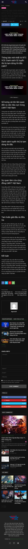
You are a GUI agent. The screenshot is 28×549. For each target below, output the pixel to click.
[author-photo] (14, 309)
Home (2, 5)
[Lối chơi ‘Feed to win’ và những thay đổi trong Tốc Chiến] (5, 459)
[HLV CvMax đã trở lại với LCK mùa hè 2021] (5, 452)
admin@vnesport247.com (17, 539)
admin (2, 441)
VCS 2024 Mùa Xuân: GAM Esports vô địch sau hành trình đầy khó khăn (17, 340)
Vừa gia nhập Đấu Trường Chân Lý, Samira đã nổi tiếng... (20, 502)
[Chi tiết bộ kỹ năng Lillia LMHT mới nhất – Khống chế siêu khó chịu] (21, 480)
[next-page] (5, 346)
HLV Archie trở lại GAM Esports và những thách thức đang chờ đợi (21, 293)
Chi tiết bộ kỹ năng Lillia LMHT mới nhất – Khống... (20, 486)
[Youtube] (18, 543)
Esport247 (5, 21)
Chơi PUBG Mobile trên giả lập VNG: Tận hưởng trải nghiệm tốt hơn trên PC (7, 294)
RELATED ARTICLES (7, 319)
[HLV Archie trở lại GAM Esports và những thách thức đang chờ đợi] (5, 333)
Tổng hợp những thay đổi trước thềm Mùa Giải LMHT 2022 (7, 486)
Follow (23, 400)
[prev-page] (2, 346)
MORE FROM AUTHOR (19, 319)
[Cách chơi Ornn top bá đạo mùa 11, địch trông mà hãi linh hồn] (14, 424)
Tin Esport (7, 5)
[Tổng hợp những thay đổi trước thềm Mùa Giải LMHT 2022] (7, 480)
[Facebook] (2, 282)
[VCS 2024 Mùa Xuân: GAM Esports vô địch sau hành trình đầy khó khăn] (5, 340)
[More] (20, 24)
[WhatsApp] (13, 282)
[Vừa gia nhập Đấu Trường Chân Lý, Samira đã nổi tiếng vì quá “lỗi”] (21, 495)
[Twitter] (6, 282)
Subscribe (23, 406)
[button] (2, 2)
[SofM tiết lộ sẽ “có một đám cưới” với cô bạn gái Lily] (7, 495)
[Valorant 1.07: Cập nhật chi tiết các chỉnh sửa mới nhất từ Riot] (5, 466)
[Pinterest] (9, 282)
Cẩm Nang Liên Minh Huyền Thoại (7, 435)
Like (24, 397)
